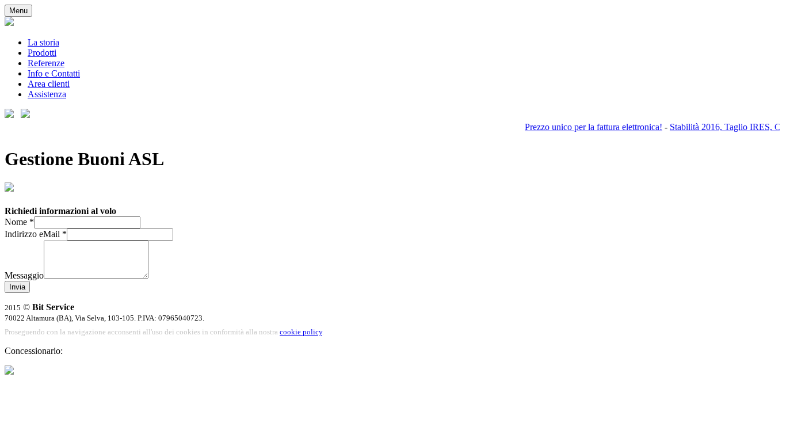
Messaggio (24, 275)
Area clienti (49, 84)
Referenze (46, 63)
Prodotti (42, 53)
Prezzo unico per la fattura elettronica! (590, 127)
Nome (19, 222)
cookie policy (301, 331)
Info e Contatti (54, 73)
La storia (43, 42)
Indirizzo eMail (36, 234)
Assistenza (47, 94)
